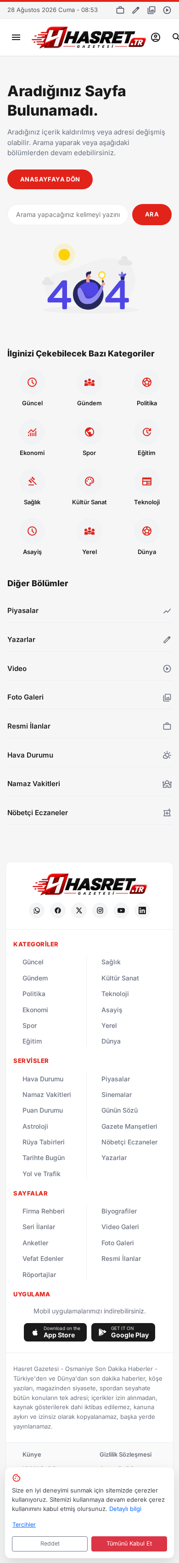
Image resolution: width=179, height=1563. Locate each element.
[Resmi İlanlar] (120, 10)
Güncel (33, 962)
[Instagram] (100, 910)
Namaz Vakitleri (46, 1094)
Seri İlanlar (38, 1227)
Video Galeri (120, 1227)
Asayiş (112, 1010)
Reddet (50, 1543)
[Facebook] (58, 910)
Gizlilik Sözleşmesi (125, 1454)
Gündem (35, 978)
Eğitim (32, 1041)
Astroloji (35, 1126)
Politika (33, 993)
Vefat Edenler (42, 1258)
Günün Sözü (119, 1110)
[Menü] (16, 37)
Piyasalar (115, 1079)
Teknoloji (115, 993)
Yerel (109, 1025)
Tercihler (24, 1524)
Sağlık (111, 962)
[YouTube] (121, 910)
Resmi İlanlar (121, 1258)
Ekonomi (35, 1010)
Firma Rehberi (43, 1211)
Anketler (35, 1243)
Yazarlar (114, 1157)
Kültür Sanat (120, 978)
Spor (29, 1025)
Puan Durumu (42, 1110)
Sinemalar (116, 1094)
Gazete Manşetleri (129, 1126)
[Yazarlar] (135, 10)
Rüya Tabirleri (43, 1142)
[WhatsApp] (37, 910)
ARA (152, 214)
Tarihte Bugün (43, 1157)
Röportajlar (39, 1274)
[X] (79, 910)
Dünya (111, 1041)
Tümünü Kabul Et (129, 1543)
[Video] (167, 10)
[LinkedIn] (142, 910)
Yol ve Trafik (41, 1174)
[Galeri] (151, 10)
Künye (31, 1454)
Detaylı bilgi (125, 1508)
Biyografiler (119, 1211)
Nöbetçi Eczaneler (129, 1142)
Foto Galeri (117, 1243)
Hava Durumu (42, 1079)
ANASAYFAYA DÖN (50, 179)
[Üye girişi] (155, 37)
